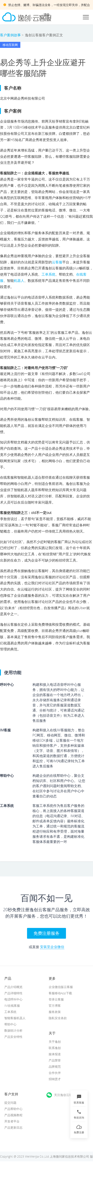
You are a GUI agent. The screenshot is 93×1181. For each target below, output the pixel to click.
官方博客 (55, 1005)
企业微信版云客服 (61, 987)
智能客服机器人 (15, 1018)
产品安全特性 (13, 1037)
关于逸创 (55, 1042)
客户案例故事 (10, 35)
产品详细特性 (13, 993)
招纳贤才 (55, 1079)
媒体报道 (55, 1054)
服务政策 (55, 1012)
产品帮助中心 (13, 1109)
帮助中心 (10, 1024)
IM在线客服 (12, 1005)
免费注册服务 (46, 933)
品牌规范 (55, 1066)
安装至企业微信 (52, 946)
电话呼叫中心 (13, 999)
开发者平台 (11, 1121)
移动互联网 (10, 45)
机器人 (19, 280)
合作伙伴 (55, 1073)
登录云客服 (56, 999)
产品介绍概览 (13, 987)
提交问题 (10, 1103)
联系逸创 (55, 1048)
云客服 (57, 262)
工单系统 (48, 274)
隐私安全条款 (58, 1018)
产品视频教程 (13, 1115)
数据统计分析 (13, 1030)
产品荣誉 (55, 1060)
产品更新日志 (13, 1127)
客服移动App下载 (60, 993)
